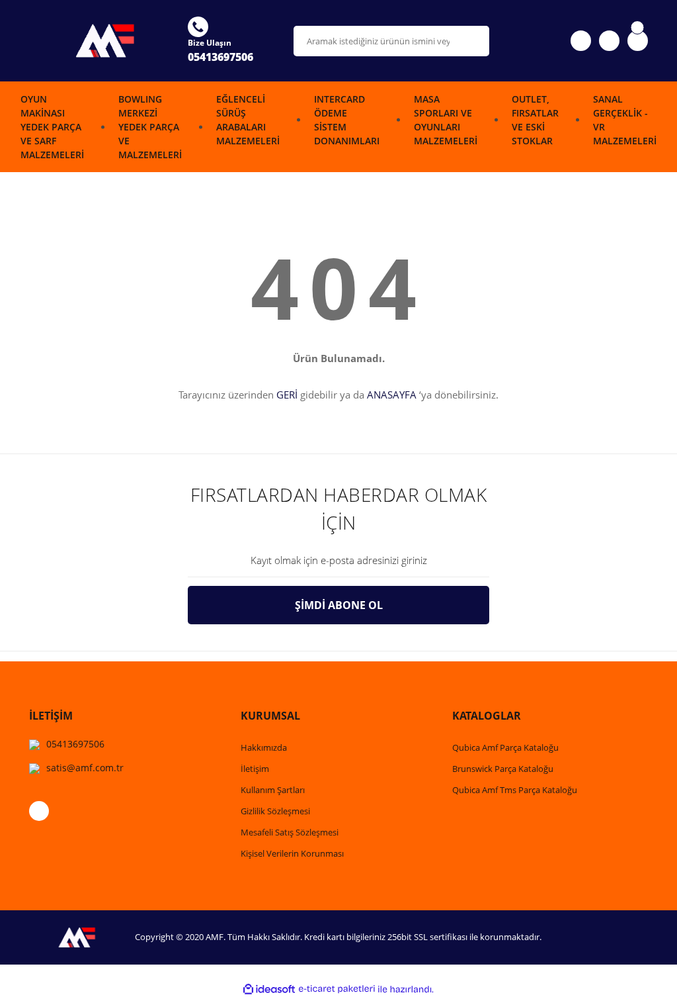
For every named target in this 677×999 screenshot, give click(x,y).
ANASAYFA (392, 394)
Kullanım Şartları (273, 790)
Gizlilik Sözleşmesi (275, 811)
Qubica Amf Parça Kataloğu (505, 747)
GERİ (287, 394)
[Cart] (637, 40)
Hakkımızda (264, 747)
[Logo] (100, 40)
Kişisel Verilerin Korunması (292, 853)
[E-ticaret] (337, 989)
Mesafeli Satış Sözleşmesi (289, 832)
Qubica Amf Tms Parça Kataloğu (514, 790)
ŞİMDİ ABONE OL (339, 605)
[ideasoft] (269, 989)
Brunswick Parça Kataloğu (502, 769)
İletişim (255, 769)
